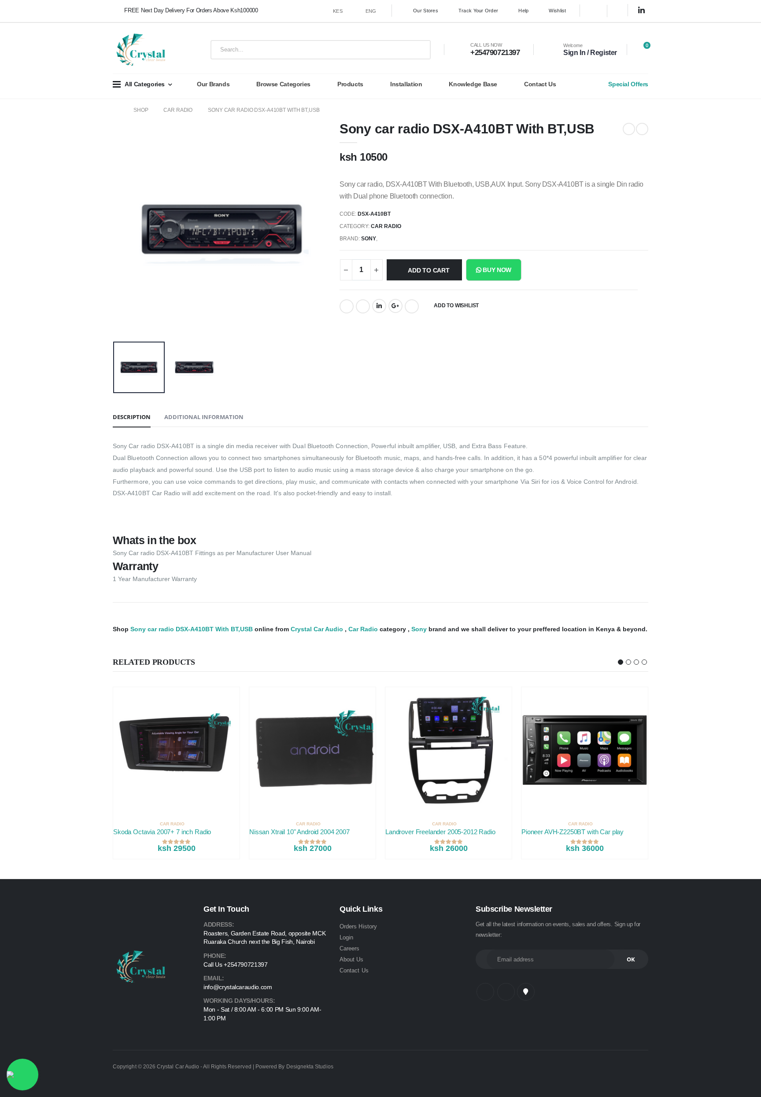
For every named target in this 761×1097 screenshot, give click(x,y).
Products (350, 84)
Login (346, 937)
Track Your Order (478, 10)
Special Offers (628, 84)
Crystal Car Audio (317, 629)
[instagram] (621, 11)
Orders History (358, 926)
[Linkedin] (379, 306)
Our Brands (213, 84)
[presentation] (129, 227)
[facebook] (593, 11)
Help (523, 10)
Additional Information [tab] (204, 417)
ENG (371, 11)
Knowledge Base (473, 84)
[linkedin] (641, 10)
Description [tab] (132, 417)
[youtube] (526, 992)
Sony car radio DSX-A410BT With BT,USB (264, 110)
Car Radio (177, 110)
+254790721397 (495, 52)
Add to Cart (429, 270)
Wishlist (557, 10)
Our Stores (425, 10)
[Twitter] (363, 306)
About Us (352, 959)
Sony (368, 239)
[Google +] (395, 306)
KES (338, 11)
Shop (140, 110)
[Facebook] (347, 306)
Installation (406, 84)
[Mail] (412, 306)
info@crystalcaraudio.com (237, 986)
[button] (641, 50)
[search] (417, 50)
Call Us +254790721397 (235, 964)
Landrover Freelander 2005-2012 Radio (440, 832)
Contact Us (540, 84)
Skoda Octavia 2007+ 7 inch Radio (162, 832)
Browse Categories (283, 84)
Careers (349, 948)
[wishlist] (235, 824)
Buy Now (496, 269)
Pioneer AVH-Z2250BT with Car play (572, 832)
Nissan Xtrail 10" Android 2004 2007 (299, 832)
